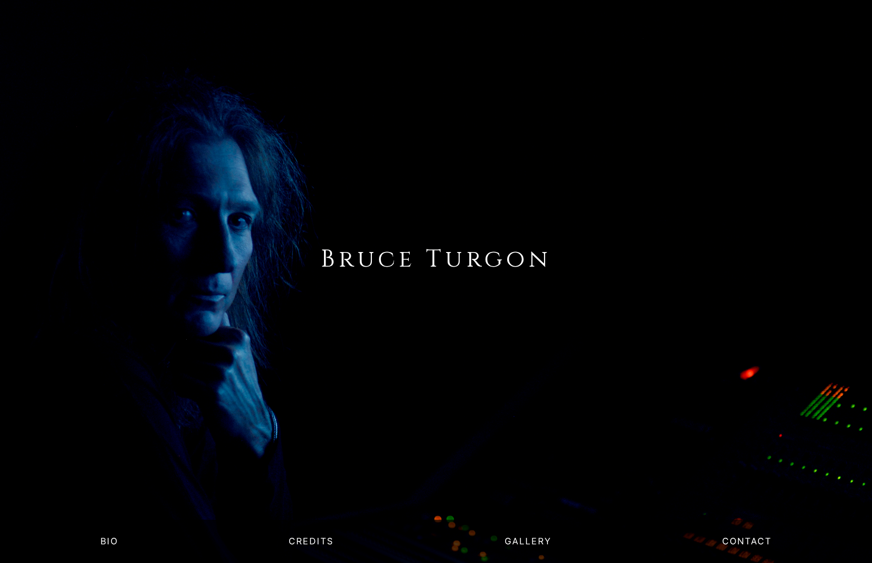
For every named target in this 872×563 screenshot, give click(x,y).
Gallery (528, 541)
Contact (747, 541)
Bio (109, 541)
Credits (311, 541)
